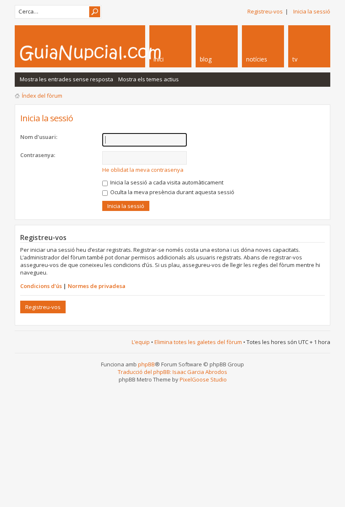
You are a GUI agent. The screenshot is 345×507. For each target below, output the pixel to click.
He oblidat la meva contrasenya (142, 169)
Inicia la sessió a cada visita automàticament (166, 182)
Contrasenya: (37, 155)
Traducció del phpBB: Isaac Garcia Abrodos (172, 372)
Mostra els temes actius (148, 79)
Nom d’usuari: (38, 137)
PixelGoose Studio (203, 379)
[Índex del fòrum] (113, 52)
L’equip (141, 342)
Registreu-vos (265, 11)
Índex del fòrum (42, 95)
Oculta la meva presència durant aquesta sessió (171, 192)
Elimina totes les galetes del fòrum (198, 342)
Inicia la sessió (311, 11)
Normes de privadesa (96, 286)
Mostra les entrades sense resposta (66, 79)
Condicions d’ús (41, 286)
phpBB (146, 364)
